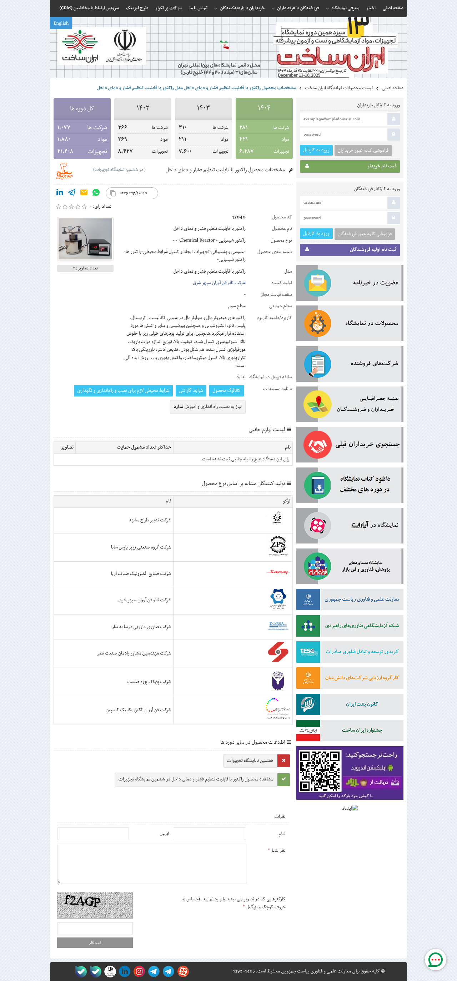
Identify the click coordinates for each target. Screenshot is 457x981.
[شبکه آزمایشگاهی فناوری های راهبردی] (349, 627)
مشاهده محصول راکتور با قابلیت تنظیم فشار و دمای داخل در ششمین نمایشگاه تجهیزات (196, 779)
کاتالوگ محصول (226, 391)
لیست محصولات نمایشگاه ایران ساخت (339, 88)
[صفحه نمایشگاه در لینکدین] (123, 971)
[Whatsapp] (96, 193)
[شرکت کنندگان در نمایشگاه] (349, 365)
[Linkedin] (60, 193)
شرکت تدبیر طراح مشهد (150, 520)
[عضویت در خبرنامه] (349, 284)
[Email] (84, 193)
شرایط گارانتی (191, 391)
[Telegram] (72, 193)
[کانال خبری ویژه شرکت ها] (167, 971)
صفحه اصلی (392, 88)
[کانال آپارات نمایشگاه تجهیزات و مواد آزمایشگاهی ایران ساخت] (349, 527)
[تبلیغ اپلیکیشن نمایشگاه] (349, 774)
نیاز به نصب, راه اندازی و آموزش (208, 407)
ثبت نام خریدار (381, 166)
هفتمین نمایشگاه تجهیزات (250, 761)
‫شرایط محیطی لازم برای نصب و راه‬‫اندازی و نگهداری (123, 391)
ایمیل (164, 834)
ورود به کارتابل (316, 150)
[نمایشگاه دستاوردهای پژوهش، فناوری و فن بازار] (349, 567)
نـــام (282, 834)
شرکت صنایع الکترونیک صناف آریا (141, 574)
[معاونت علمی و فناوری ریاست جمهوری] (108, 971)
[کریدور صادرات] (349, 653)
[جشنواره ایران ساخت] (349, 732)
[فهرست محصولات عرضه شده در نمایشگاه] (349, 324)
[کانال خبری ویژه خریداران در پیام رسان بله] (94, 971)
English (61, 23)
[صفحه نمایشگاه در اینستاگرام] (138, 971)
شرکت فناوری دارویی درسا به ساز (141, 627)
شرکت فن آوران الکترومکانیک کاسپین (138, 710)
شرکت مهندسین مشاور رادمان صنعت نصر (134, 653)
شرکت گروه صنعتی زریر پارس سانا (141, 547)
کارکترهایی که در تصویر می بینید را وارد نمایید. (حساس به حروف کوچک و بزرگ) (234, 903)
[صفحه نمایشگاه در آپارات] (182, 971)
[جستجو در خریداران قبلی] (349, 446)
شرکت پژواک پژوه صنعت (149, 682)
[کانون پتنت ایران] (349, 706)
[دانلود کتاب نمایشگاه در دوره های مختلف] (349, 486)
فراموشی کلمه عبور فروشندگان (365, 234)
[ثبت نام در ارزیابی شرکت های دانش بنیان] (349, 679)
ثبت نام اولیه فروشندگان (373, 250)
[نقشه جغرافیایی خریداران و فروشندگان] (349, 405)
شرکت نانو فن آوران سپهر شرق (219, 283)
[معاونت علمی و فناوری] (349, 601)
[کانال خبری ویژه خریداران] (152, 971)
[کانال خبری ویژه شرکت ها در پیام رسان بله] (79, 971)
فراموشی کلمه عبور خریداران (363, 151)
